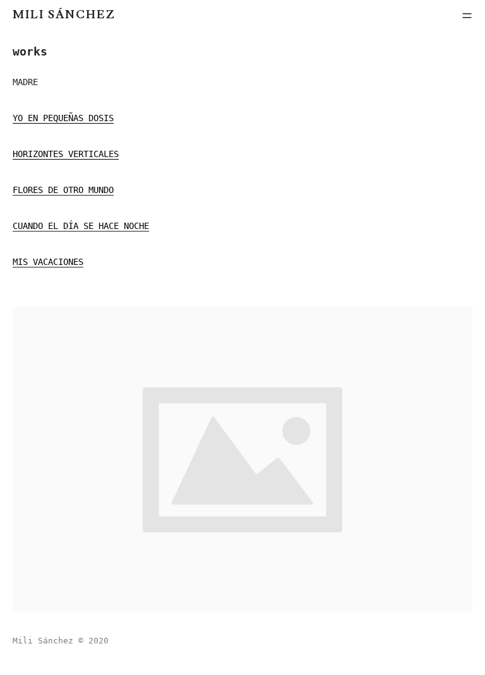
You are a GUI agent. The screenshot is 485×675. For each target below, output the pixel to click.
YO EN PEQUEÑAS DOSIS (63, 118)
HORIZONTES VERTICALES (66, 154)
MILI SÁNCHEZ (64, 15)
